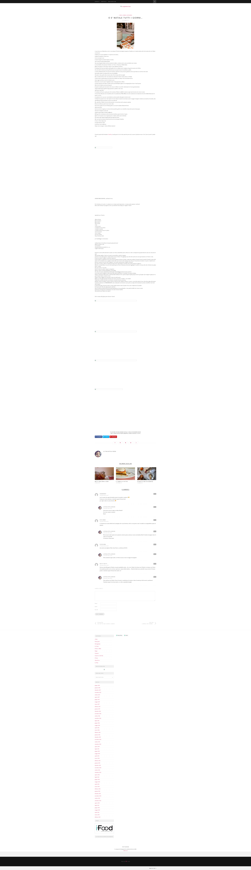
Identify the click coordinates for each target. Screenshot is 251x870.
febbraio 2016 (97, 732)
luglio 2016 (97, 720)
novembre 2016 (98, 713)
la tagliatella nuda (109, 451)
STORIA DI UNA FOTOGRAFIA (145, 481)
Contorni (97, 653)
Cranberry (103, 493)
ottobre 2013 (97, 798)
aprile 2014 (97, 784)
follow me (125, 850)
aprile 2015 (97, 756)
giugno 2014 (97, 779)
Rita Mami (103, 520)
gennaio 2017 (97, 709)
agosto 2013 (97, 803)
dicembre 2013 (98, 793)
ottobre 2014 (97, 770)
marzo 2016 (97, 730)
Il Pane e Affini (98, 648)
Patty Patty (103, 563)
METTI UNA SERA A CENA (102, 481)
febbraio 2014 (97, 789)
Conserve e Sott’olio (99, 655)
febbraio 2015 (97, 760)
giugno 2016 (97, 723)
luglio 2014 (97, 777)
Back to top (152, 868)
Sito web (96, 609)
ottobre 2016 (97, 716)
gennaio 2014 (97, 791)
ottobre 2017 (97, 695)
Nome (96, 603)
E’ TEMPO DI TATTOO (122, 481)
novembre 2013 (98, 796)
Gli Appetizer (97, 644)
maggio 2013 (97, 810)
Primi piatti (97, 641)
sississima (103, 544)
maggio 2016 (97, 725)
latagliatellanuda (109, 506)
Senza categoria (127, 15)
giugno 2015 (97, 751)
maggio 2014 (97, 782)
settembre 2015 (98, 744)
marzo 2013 (97, 814)
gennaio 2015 (97, 763)
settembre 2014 (98, 772)
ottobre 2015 (97, 742)
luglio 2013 (97, 805)
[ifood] (104, 833)
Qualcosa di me (112, 1)
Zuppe (96, 651)
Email (96, 606)
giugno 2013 (97, 807)
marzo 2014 (97, 786)
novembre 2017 (98, 692)
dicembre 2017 (98, 690)
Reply (155, 493)
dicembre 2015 (98, 737)
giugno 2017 (97, 699)
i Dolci (121, 15)
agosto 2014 (97, 774)
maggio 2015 (97, 753)
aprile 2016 (97, 727)
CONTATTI (97, 1)
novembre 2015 (98, 739)
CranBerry (110, 134)
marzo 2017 (97, 704)
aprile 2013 (97, 812)
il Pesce (96, 658)
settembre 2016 (98, 718)
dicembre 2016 (98, 711)
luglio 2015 (97, 749)
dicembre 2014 (98, 765)
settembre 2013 (98, 800)
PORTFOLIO (103, 1)
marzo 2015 (97, 758)
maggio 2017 (97, 702)
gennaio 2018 (97, 687)
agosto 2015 (97, 746)
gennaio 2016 (97, 734)
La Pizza (96, 662)
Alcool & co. (97, 660)
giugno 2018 (97, 685)
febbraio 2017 (97, 706)
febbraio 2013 (97, 817)
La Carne (97, 646)
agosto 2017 (97, 697)
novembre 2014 (98, 767)
